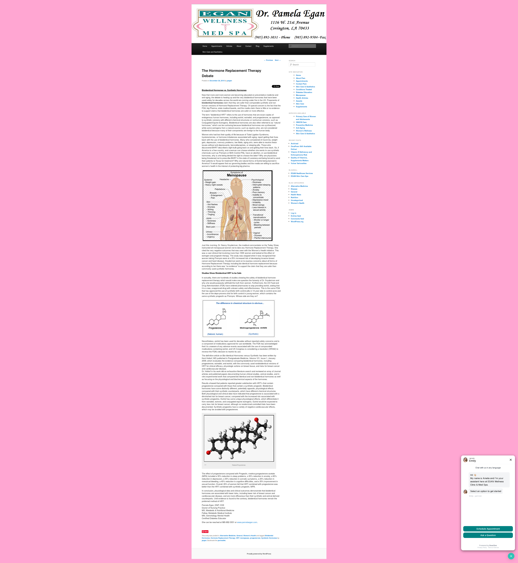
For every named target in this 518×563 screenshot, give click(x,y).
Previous (268, 60)
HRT (237, 538)
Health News (296, 194)
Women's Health (249, 535)
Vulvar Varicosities (298, 163)
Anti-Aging (300, 128)
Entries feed (296, 216)
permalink (222, 540)
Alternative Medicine (228, 535)
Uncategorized (297, 200)
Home (204, 46)
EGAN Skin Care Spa (299, 176)
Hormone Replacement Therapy (223, 538)
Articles (229, 46)
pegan (229, 80)
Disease (294, 189)
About (239, 46)
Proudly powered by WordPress (259, 553)
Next (278, 60)
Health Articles (302, 98)
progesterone (255, 538)
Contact (248, 46)
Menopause (301, 95)
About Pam (300, 78)
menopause (244, 538)
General (239, 535)
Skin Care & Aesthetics (305, 86)
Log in (293, 213)
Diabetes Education (304, 92)
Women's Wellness (304, 130)
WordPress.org (297, 221)
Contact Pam (301, 83)
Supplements (268, 46)
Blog (257, 46)
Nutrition (294, 197)
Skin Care (300, 103)
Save (206, 532)
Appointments (216, 46)
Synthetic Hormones (269, 538)
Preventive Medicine (304, 125)
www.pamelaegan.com (247, 522)
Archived (294, 143)
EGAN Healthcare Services (302, 173)
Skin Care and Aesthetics (212, 52)
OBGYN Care (301, 122)
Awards (299, 101)
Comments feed (297, 218)
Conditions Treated (304, 89)
